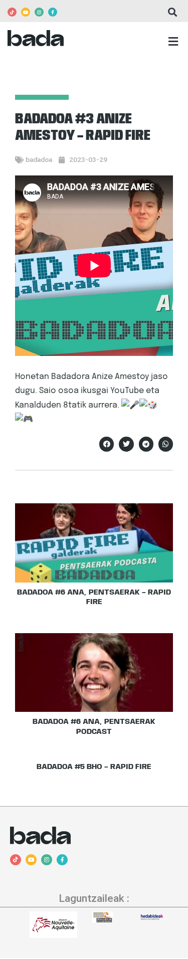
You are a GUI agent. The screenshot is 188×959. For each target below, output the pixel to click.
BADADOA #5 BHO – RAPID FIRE (94, 767)
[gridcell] (94, 398)
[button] (172, 12)
